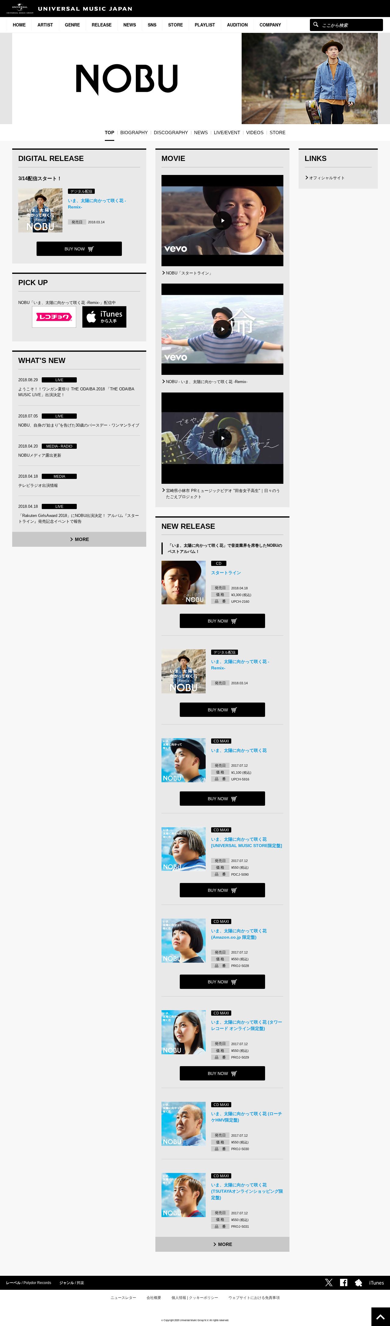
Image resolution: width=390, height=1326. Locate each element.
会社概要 (154, 1298)
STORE (175, 25)
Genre (72, 25)
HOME (19, 25)
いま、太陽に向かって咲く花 (239, 750)
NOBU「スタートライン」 (189, 273)
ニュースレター (123, 1298)
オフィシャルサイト (327, 178)
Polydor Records (37, 1283)
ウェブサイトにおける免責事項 (254, 1298)
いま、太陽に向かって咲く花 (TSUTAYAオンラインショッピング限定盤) (247, 1191)
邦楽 (80, 1283)
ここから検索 (315, 24)
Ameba (358, 1282)
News (129, 25)
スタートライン (226, 572)
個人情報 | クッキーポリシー (195, 1298)
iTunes (377, 1283)
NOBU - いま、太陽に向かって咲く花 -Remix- (206, 381)
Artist (45, 25)
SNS (152, 25)
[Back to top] (380, 1316)
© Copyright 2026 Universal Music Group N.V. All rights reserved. (195, 1320)
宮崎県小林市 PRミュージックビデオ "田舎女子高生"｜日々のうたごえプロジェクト (223, 493)
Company (270, 25)
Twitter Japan (328, 1282)
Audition (237, 25)
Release (102, 25)
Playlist (205, 25)
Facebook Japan (343, 1282)
